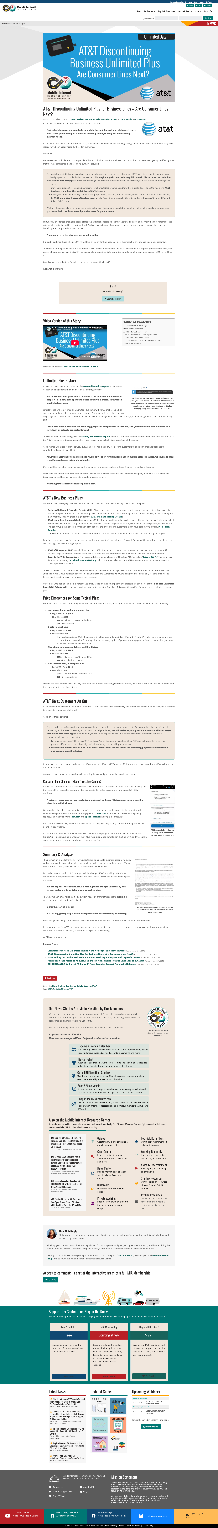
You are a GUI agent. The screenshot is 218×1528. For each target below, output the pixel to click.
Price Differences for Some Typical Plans (141, 334)
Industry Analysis (68, 1171)
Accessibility (147, 1526)
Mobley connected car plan (95, 436)
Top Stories (90, 119)
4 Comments (140, 119)
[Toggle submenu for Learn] (200, 11)
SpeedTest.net (92, 816)
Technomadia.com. (90, 1478)
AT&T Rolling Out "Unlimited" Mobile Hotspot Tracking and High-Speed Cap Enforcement (94, 957)
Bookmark (51, 978)
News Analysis (77, 119)
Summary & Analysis (132, 343)
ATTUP (70, 989)
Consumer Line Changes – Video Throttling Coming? (144, 340)
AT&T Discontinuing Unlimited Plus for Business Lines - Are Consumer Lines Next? (90, 954)
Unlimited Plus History (133, 328)
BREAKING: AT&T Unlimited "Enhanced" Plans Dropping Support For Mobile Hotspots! (92, 964)
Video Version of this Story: (136, 325)
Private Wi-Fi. (150, 557)
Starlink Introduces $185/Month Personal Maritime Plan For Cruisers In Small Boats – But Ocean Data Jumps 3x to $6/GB (67, 1142)
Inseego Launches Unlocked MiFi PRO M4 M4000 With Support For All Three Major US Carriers (66, 1184)
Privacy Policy (111, 1526)
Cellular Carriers (103, 119)
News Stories (67, 1149)
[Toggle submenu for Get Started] (154, 11)
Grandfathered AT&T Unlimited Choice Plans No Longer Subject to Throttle (87, 950)
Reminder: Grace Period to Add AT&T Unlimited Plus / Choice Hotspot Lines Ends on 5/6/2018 (96, 960)
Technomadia (125, 1255)
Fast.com (101, 813)
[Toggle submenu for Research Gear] (191, 11)
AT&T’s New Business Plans (135, 332)
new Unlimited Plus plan (96, 386)
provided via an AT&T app (83, 560)
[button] (211, 11)
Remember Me (149, 19)
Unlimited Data (59, 989)
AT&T (113, 119)
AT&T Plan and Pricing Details (106, 516)
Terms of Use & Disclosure (130, 1526)
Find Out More (50, 1279)
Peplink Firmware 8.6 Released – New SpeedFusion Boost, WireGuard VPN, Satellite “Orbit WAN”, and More (66, 1202)
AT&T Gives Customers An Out (136, 337)
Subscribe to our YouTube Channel (80, 366)
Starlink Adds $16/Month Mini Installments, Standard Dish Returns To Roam (67, 1457)
